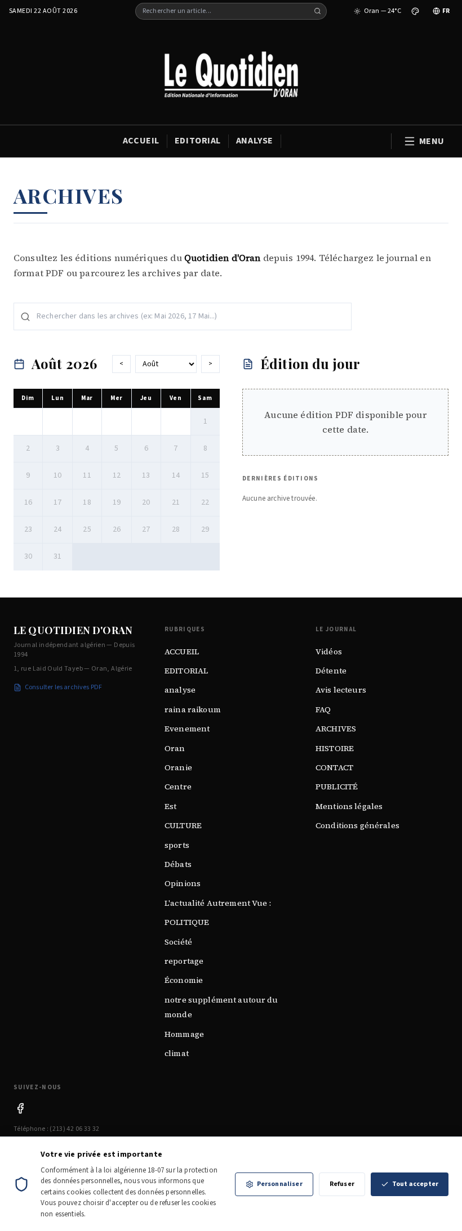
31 (57, 556)
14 (176, 475)
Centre (178, 786)
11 (87, 475)
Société (178, 941)
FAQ (323, 709)
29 (205, 529)
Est (170, 806)
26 (117, 529)
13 (146, 475)
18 (87, 502)
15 (205, 475)
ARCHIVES (336, 728)
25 (87, 529)
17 (57, 502)
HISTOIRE (335, 748)
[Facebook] (20, 1108)
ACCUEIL (141, 140)
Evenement (187, 728)
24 (57, 529)
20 (146, 502)
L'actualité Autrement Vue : (218, 903)
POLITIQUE (187, 922)
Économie (184, 980)
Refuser (342, 1184)
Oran (175, 748)
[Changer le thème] (415, 11)
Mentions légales (349, 806)
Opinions (183, 883)
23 (28, 529)
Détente (331, 670)
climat (177, 1053)
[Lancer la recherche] (317, 11)
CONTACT (334, 767)
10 (57, 475)
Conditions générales (357, 825)
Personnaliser (280, 1184)
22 (205, 502)
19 (117, 502)
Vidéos (329, 651)
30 (28, 556)
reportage (184, 961)
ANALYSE (254, 140)
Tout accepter (415, 1184)
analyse (180, 689)
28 (176, 529)
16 (28, 502)
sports (177, 845)
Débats (178, 864)
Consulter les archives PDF (63, 687)
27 (146, 529)
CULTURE (183, 825)
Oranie (178, 767)
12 (117, 475)
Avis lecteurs (341, 689)
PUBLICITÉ (337, 786)
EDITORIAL (198, 140)
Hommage (184, 1034)
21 (176, 502)
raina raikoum (193, 709)
